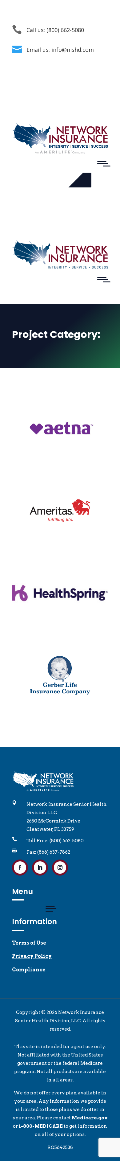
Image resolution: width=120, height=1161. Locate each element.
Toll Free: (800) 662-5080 (55, 840)
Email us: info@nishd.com (60, 49)
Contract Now (54, 179)
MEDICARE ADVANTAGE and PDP (59, 406)
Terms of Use (29, 943)
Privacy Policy (32, 956)
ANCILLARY (35, 398)
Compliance (29, 970)
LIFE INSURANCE (78, 398)
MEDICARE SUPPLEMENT (60, 414)
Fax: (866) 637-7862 (48, 852)
